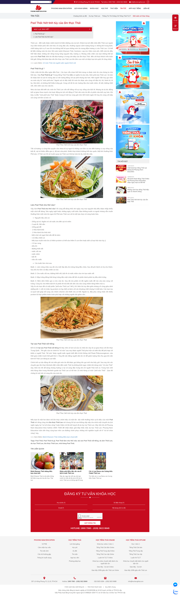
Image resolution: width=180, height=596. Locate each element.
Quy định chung (110, 587)
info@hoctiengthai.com (138, 2)
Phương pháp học (75, 561)
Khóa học (94, 8)
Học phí (104, 8)
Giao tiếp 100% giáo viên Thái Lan (135, 570)
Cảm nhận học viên (44, 547)
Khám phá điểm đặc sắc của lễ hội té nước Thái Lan (70, 472)
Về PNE (44, 544)
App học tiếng (135, 8)
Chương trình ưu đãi (80, 16)
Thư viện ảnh (44, 551)
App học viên (74, 558)
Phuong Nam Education (61, 8)
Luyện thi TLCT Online (105, 558)
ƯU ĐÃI (175, 20)
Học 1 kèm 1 (135, 544)
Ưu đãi (75, 551)
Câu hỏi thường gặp (44, 554)
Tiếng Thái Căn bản (135, 547)
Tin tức (123, 8)
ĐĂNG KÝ (175, 29)
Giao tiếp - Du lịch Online (105, 567)
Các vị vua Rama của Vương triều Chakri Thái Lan (100, 472)
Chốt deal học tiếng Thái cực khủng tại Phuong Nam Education (137, 170)
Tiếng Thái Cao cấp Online (105, 554)
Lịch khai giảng (81, 8)
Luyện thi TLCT (136, 558)
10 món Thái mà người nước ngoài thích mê (59, 63)
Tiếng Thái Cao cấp (135, 554)
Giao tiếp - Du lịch (136, 567)
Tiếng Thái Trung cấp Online (105, 551)
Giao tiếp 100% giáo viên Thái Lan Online (105, 570)
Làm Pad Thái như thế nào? (44, 37)
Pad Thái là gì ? (40, 34)
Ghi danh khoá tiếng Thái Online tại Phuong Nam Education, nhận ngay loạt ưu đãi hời (138, 180)
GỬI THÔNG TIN (90, 523)
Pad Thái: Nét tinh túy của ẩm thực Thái (137, 200)
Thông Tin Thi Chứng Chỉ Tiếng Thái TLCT (116, 16)
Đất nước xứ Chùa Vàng (141, 16)
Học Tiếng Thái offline (136, 540)
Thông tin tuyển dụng (44, 558)
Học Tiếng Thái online (105, 540)
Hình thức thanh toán (95, 587)
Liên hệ (146, 8)
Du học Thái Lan (94, 16)
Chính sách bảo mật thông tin (74, 587)
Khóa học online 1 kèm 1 (105, 544)
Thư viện (114, 8)
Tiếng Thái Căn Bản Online (105, 547)
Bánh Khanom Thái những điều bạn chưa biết (60, 437)
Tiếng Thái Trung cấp (136, 551)
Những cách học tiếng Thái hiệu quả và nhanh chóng (138, 190)
